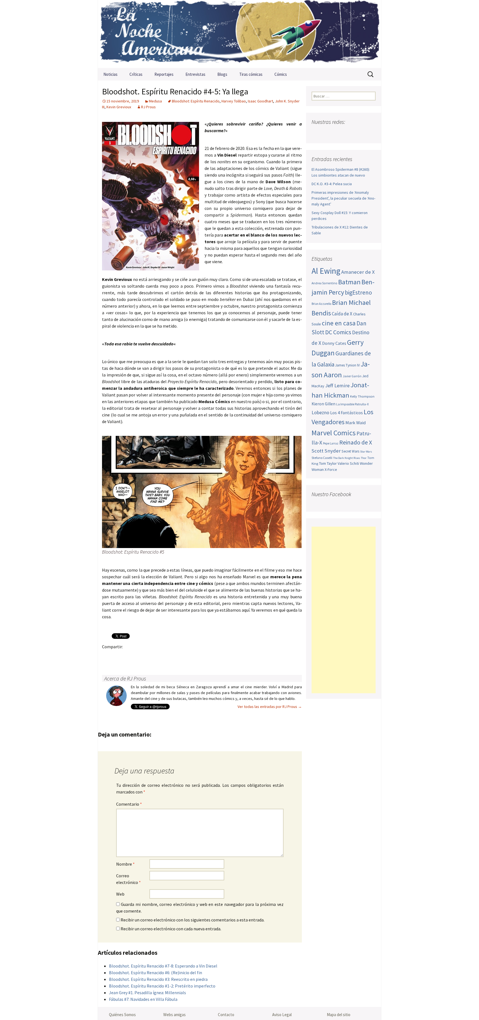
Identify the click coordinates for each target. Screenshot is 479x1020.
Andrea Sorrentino (324, 283)
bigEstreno (358, 292)
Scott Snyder (326, 451)
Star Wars (366, 451)
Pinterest (140, 656)
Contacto (226, 1014)
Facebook (108, 656)
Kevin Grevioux (118, 106)
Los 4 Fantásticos (346, 412)
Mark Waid (355, 423)
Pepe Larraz (330, 443)
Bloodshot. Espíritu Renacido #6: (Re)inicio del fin (155, 972)
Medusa (155, 101)
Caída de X (342, 314)
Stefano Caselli (322, 458)
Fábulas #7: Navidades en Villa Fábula (143, 999)
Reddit (183, 656)
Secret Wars (350, 451)
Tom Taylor (328, 463)
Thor (363, 458)
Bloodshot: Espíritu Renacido (196, 101)
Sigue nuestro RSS (370, 133)
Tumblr (151, 656)
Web (120, 894)
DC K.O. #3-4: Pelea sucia (332, 183)
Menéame (162, 656)
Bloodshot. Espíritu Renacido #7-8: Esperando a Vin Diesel (163, 966)
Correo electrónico (128, 879)
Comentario (129, 804)
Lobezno (320, 412)
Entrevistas (195, 74)
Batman (349, 282)
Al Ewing (326, 271)
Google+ (129, 656)
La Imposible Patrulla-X (352, 404)
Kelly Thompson (362, 396)
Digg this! (205, 656)
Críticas (135, 74)
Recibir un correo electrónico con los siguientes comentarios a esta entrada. (192, 920)
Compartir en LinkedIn (173, 656)
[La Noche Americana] (239, 34)
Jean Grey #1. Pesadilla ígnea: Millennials (147, 992)
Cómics (280, 74)
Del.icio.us (216, 656)
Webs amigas (174, 1014)
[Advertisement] (344, 610)
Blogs (222, 74)
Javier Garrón (352, 376)
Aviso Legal (282, 1014)
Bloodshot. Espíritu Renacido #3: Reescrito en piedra (158, 979)
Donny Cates (334, 343)
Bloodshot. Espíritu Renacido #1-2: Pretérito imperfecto (162, 986)
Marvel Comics (334, 432)
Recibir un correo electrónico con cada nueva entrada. (171, 928)
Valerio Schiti (348, 463)
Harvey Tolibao (233, 101)
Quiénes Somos (122, 1014)
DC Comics (338, 332)
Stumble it (194, 656)
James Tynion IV (347, 365)
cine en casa (339, 323)
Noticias (110, 74)
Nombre (125, 864)
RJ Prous (148, 106)
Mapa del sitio (338, 1014)
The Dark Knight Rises (346, 458)
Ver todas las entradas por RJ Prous (270, 706)
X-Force (331, 469)
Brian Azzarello (321, 304)
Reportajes (164, 74)
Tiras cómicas (251, 74)
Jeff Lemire (337, 385)
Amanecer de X (358, 272)
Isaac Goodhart (260, 101)
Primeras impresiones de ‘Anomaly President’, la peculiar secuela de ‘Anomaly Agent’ (343, 198)
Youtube (338, 133)
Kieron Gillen (323, 403)
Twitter (119, 656)
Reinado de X (355, 442)
